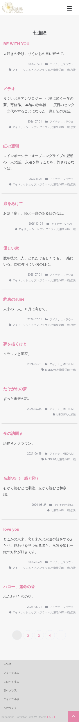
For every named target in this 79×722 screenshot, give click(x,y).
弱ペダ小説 (10, 690)
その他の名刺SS (64, 504)
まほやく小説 (11, 681)
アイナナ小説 (11, 673)
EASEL (51, 717)
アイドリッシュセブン (26, 69)
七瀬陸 (55, 69)
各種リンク (10, 707)
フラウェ (45, 69)
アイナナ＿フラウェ (62, 64)
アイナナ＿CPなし (62, 223)
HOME (7, 664)
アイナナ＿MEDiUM (62, 364)
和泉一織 (64, 69)
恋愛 (73, 69)
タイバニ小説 (11, 699)
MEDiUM (50, 369)
